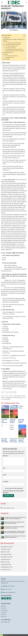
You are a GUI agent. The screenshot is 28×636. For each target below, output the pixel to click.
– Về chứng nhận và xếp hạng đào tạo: (13, 42)
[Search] (26, 2)
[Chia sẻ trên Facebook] (5, 392)
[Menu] (2, 2)
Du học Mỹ (7, 399)
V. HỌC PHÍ (5, 54)
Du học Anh (3, 605)
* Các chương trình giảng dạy (11, 46)
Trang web (5, 481)
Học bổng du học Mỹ (6, 564)
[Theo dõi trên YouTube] (10, 598)
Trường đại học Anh (5, 549)
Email (4, 475)
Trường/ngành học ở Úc (6, 567)
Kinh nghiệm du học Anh (6, 546)
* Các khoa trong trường (10, 47)
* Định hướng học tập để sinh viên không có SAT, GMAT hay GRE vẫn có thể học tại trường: (14, 50)
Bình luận (5, 455)
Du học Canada (4, 610)
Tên (4, 468)
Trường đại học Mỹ (5, 559)
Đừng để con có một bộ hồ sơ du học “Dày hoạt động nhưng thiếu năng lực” (15, 536)
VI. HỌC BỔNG (6, 59)
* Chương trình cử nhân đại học (11, 55)
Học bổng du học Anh (6, 554)
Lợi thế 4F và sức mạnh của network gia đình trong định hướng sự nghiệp (14, 527)
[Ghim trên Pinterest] (12, 392)
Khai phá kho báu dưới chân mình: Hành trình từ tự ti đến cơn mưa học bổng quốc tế (15, 518)
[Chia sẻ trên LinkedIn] (15, 392)
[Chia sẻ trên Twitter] (7, 392)
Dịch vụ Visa (3, 616)
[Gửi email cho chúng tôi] (5, 598)
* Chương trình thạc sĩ (9, 57)
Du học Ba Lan (4, 612)
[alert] (13, 508)
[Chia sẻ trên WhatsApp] (2, 392)
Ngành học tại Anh (5, 552)
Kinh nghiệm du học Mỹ (6, 557)
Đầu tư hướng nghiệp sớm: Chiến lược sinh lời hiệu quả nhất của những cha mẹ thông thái (15, 532)
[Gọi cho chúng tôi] (7, 598)
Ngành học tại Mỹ (5, 562)
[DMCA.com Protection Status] (4, 635)
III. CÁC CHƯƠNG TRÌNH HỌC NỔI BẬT (12, 44)
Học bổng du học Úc (6, 569)
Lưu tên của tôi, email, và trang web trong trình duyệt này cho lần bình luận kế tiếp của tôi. (13, 490)
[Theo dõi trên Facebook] (2, 598)
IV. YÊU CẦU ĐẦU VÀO (8, 52)
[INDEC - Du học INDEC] (14, 2)
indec (14, 11)
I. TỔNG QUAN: (6, 37)
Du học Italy (3, 614)
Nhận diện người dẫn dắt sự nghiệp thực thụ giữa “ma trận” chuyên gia (14, 522)
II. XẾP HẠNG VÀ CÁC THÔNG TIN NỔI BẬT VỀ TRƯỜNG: (13, 40)
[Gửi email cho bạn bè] (10, 392)
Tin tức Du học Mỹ (17, 397)
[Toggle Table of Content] (23, 35)
